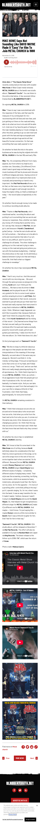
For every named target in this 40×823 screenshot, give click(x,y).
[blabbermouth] (16, 6)
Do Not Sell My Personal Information (13, 819)
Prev (7, 758)
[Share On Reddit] (31, 747)
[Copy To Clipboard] (36, 747)
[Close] (37, 805)
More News (20, 758)
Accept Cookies (30, 819)
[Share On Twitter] (27, 747)
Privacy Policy (12, 814)
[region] (20, 813)
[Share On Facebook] (23, 747)
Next (32, 758)
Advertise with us (20, 800)
